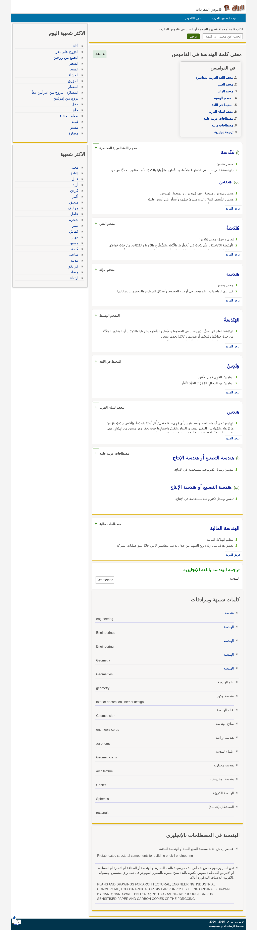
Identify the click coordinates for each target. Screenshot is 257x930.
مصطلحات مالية (222, 125)
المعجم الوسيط (223, 98)
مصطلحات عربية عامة (218, 118)
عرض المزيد (233, 208)
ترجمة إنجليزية (223, 132)
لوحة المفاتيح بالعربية (224, 18)
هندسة (229, 613)
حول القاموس (193, 18)
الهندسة (228, 627)
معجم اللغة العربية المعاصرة (214, 77)
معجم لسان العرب (221, 111)
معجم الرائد (225, 91)
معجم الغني (225, 84)
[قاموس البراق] (234, 7)
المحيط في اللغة (222, 105)
